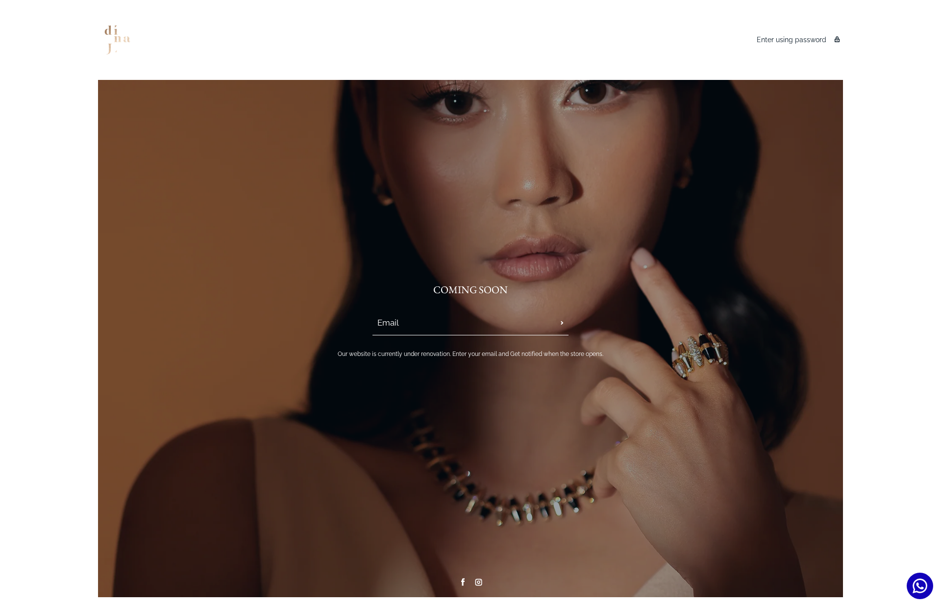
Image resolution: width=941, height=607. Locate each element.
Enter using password (791, 40)
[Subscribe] (562, 323)
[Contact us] (920, 586)
